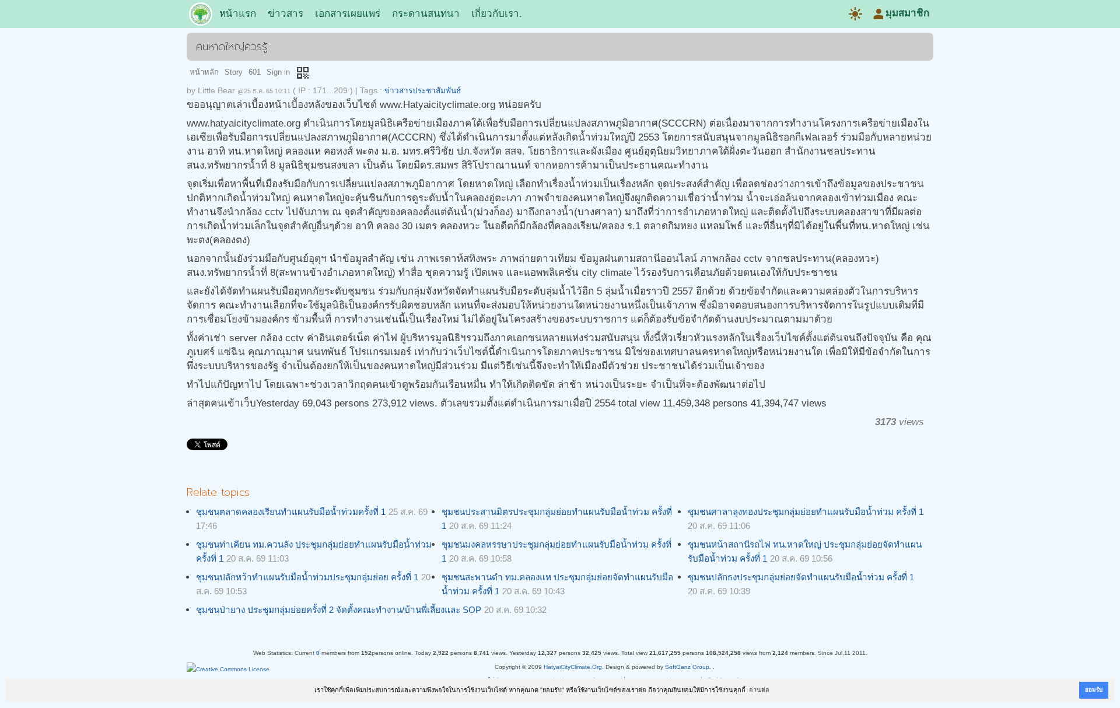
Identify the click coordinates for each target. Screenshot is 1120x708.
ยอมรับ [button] (1093, 689)
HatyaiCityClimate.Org (573, 667)
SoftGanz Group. (688, 667)
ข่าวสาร (285, 13)
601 (255, 72)
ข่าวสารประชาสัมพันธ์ (422, 90)
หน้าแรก (237, 13)
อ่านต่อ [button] (759, 689)
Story (234, 72)
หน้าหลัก (204, 72)
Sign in (278, 72)
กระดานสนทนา (426, 13)
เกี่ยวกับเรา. (496, 13)
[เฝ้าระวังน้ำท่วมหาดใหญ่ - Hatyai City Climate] (200, 16)
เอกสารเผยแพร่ (347, 13)
